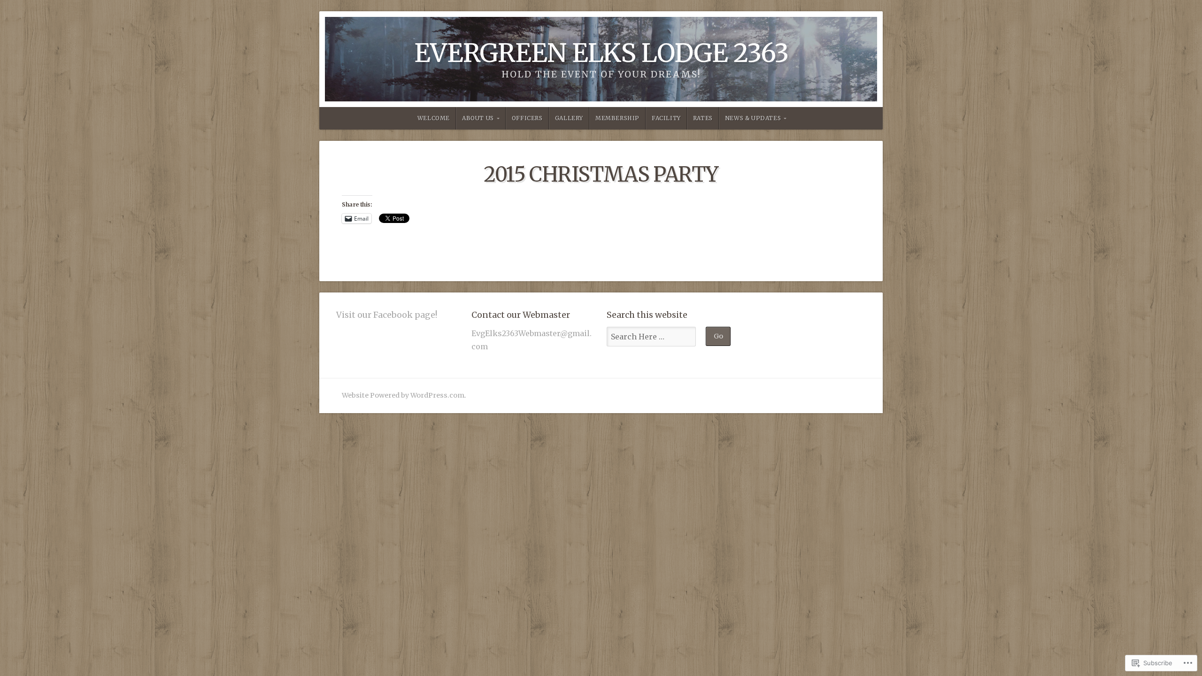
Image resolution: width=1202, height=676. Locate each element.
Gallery (569, 118)
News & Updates (753, 118)
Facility (666, 118)
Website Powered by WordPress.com (403, 395)
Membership (617, 118)
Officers (527, 118)
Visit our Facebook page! (386, 315)
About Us (478, 118)
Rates (703, 118)
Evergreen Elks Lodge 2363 (601, 53)
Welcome (433, 118)
